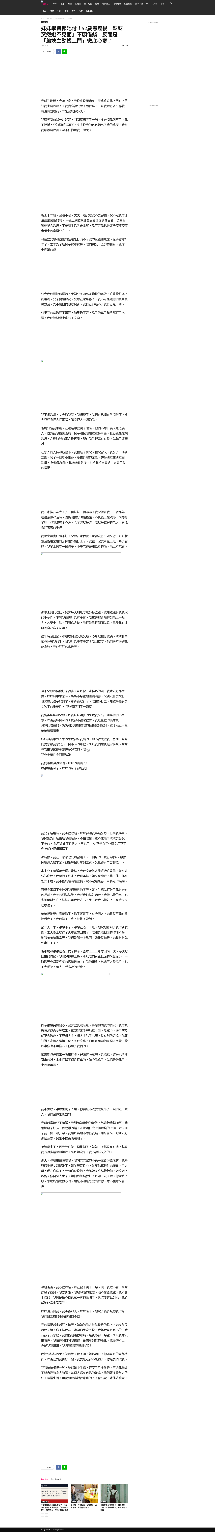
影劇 (45, 11)
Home (55, 4)
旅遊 (52, 11)
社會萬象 (117, 4)
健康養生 (106, 4)
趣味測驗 (90, 11)
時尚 (73, 11)
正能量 (78, 4)
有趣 (70, 4)
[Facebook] (58, 51)
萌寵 (162, 4)
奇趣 (97, 4)
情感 (81, 11)
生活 (59, 11)
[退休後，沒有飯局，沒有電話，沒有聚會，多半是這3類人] (84, 1493)
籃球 (66, 11)
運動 (62, 4)
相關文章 (44, 1479)
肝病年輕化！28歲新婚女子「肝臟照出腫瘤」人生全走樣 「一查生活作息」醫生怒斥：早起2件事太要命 (54, 1507)
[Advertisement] (84, 77)
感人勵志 (88, 4)
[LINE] (64, 51)
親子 (148, 4)
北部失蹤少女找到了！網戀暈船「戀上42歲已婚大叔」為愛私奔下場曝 (114, 1507)
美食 (155, 4)
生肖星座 (128, 4)
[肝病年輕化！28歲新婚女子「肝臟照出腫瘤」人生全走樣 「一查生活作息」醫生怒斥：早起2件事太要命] (54, 1493)
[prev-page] (42, 1515)
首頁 (42, 19)
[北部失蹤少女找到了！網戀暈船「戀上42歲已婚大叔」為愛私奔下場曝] (114, 1493)
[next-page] (46, 1515)
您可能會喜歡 (56, 1479)
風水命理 (139, 4)
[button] (171, 4)
